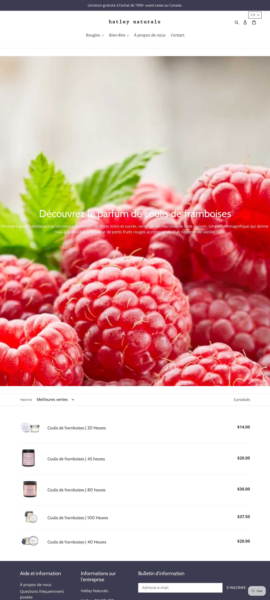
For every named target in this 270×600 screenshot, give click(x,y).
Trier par (26, 400)
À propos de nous (35, 584)
